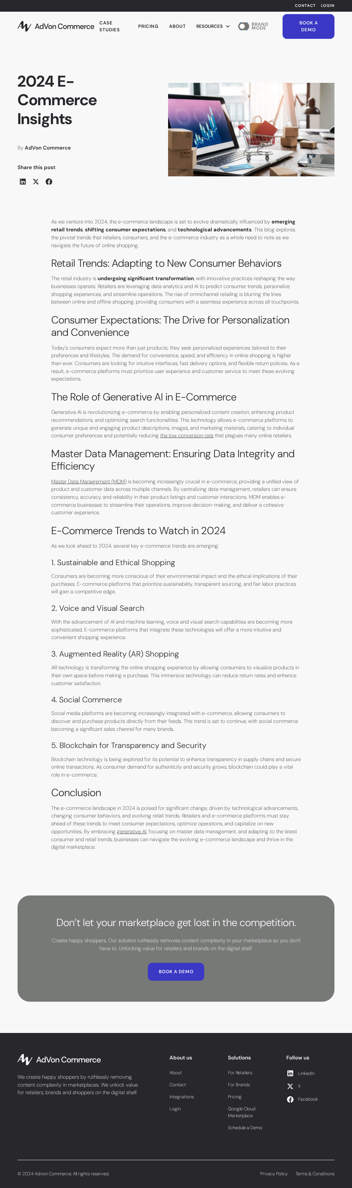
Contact (305, 5)
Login (327, 5)
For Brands (239, 1085)
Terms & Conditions (315, 1174)
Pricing (148, 26)
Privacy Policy (274, 1174)
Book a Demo (308, 26)
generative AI (131, 831)
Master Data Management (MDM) (88, 481)
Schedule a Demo (245, 1128)
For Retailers (240, 1073)
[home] (56, 26)
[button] (213, 26)
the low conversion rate (186, 435)
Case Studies (109, 26)
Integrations (181, 1097)
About (177, 26)
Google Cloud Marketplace (241, 1112)
